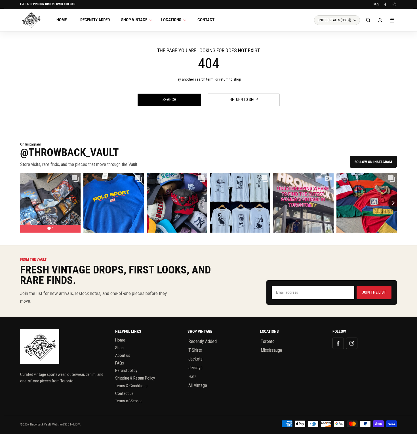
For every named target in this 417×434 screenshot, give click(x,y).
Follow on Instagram (373, 162)
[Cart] (392, 20)
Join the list (374, 292)
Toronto (268, 341)
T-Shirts (195, 350)
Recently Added (202, 341)
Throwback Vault (40, 424)
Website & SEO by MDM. (66, 424)
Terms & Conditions (131, 385)
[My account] (380, 20)
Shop (119, 347)
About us (122, 355)
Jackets (195, 359)
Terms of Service (128, 400)
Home (120, 340)
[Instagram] (394, 4)
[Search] (368, 20)
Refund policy (126, 370)
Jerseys (195, 367)
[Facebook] (385, 4)
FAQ (376, 4)
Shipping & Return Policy (135, 378)
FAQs (119, 363)
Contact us (124, 393)
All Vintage (197, 385)
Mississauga (271, 350)
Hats (192, 376)
